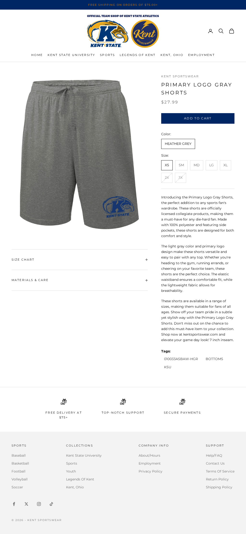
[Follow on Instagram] (39, 504)
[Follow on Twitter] (26, 504)
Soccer (17, 487)
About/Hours (149, 455)
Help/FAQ (214, 455)
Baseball (19, 455)
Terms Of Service (220, 471)
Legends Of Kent (80, 479)
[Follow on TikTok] (51, 504)
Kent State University (71, 55)
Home (37, 55)
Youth (71, 471)
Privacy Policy (150, 471)
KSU (167, 367)
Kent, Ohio (172, 55)
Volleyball (20, 479)
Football (18, 471)
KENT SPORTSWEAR (180, 76)
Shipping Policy (219, 487)
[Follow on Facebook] (14, 504)
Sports (107, 55)
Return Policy (217, 479)
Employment (201, 55)
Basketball (20, 463)
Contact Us (215, 463)
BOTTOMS (214, 359)
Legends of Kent (137, 55)
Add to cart (198, 118)
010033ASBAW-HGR (181, 359)
